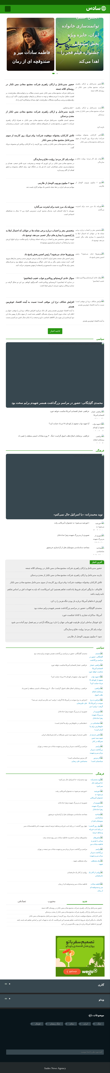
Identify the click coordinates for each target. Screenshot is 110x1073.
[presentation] (9, 40)
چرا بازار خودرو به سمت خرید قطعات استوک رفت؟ (81, 52)
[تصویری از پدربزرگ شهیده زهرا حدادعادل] (97, 538)
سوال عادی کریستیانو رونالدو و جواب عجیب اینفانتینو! (49, 278)
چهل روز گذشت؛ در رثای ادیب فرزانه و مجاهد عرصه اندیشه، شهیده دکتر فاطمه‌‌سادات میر (55, 826)
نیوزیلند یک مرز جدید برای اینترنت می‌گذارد (54, 207)
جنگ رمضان (55, 1024)
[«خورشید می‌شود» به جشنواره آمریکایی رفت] (97, 526)
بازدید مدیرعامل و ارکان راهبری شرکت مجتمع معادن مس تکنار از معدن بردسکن (66, 575)
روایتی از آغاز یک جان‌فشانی (77, 872)
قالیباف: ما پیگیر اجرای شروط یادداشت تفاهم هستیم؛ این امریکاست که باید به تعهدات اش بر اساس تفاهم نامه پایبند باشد (59, 920)
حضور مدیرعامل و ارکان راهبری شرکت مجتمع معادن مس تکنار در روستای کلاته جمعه (63, 568)
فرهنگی (100, 450)
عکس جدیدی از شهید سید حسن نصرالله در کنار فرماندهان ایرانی (64, 735)
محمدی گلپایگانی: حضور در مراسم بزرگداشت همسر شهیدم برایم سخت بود (57, 402)
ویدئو (101, 999)
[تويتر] (13, 1042)
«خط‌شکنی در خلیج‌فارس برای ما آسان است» (71, 723)
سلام (72, 1024)
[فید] (17, 2)
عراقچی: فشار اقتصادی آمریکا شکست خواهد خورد (69, 411)
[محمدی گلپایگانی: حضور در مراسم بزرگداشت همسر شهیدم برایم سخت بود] (55, 375)
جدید (84, 901)
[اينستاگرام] (9, 2)
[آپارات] (13, 2)
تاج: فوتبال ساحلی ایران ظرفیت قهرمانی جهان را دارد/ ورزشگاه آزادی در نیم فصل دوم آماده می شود (56, 622)
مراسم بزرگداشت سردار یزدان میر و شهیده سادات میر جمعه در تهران (62, 746)
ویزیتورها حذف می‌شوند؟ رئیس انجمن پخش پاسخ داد (49, 254)
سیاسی (100, 339)
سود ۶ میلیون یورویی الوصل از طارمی (56, 183)
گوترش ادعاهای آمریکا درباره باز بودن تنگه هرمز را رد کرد (76, 601)
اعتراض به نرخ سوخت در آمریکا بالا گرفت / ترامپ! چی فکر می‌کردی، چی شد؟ (59, 700)
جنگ (99, 1024)
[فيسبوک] (5, 2)
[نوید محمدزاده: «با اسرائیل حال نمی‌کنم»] (55, 486)
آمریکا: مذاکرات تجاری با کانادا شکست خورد (82, 615)
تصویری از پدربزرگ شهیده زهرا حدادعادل (73, 535)
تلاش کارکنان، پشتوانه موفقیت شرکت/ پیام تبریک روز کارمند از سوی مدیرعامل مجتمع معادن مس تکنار (56, 582)
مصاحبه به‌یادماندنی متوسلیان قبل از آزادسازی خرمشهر (67, 548)
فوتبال (37, 1024)
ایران (86, 1024)
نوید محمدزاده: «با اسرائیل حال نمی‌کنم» (78, 514)
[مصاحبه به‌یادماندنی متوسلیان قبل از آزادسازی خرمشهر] (97, 550)
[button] (52, 73)
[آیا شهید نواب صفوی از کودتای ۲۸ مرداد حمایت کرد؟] (97, 426)
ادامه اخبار (55, 331)
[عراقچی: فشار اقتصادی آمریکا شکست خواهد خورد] (97, 414)
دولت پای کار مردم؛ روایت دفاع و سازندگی (53, 159)
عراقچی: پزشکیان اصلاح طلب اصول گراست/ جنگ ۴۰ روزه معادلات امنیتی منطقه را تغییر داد (53, 436)
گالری (101, 984)
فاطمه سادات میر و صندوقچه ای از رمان (72, 884)
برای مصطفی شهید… (79, 861)
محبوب (51, 901)
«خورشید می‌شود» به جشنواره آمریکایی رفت (71, 523)
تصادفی (22, 901)
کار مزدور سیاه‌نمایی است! (77, 758)
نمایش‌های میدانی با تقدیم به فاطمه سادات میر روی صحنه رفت (65, 838)
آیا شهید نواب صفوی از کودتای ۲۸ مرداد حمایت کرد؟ (69, 424)
